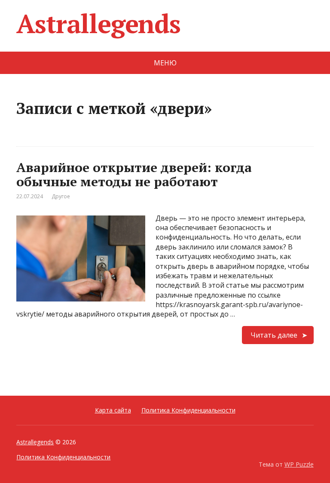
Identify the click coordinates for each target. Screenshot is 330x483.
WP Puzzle (299, 464)
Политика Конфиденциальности (188, 410)
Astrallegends (98, 23)
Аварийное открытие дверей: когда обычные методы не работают (134, 174)
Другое (61, 196)
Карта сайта (113, 410)
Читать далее (274, 335)
